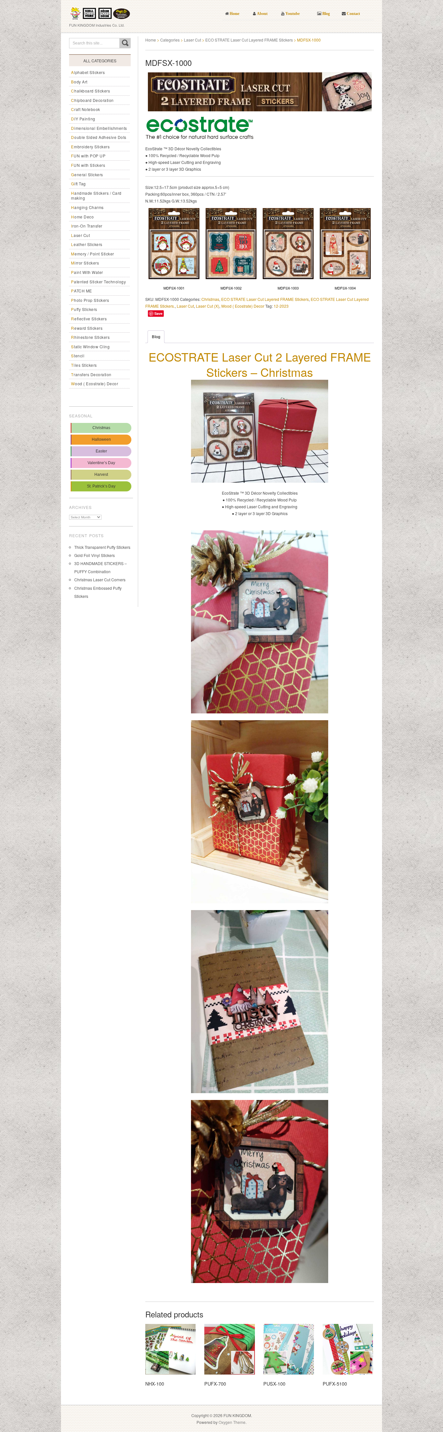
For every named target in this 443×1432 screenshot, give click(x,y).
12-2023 (281, 306)
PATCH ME (81, 290)
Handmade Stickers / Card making (96, 195)
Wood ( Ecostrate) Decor (94, 383)
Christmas (101, 428)
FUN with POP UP (88, 155)
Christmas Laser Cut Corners (100, 579)
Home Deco (82, 216)
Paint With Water (87, 272)
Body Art (79, 81)
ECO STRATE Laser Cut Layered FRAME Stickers (249, 40)
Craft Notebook (85, 109)
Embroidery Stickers (90, 146)
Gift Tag (78, 183)
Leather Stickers (86, 244)
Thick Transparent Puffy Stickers (102, 547)
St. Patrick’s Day (101, 486)
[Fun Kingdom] (100, 11)
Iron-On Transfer (86, 225)
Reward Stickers (86, 328)
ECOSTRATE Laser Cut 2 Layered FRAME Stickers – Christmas (260, 364)
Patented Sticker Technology (98, 281)
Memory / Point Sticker (92, 253)
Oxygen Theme (232, 1422)
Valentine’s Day (101, 463)
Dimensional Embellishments (99, 128)
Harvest (101, 474)
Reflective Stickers (89, 318)
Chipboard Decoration (92, 100)
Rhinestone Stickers (90, 337)
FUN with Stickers (88, 165)
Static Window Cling (90, 346)
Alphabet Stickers (88, 72)
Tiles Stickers (84, 365)
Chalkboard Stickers (90, 90)
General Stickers (87, 174)
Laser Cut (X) (207, 306)
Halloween (101, 439)
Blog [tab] (156, 336)
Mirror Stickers (85, 262)
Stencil (77, 355)
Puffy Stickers (84, 309)
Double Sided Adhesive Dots (98, 137)
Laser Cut (80, 235)
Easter (101, 451)
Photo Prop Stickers (90, 300)
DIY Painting (83, 118)
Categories (170, 40)
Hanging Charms (87, 207)
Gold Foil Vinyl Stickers (94, 555)
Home (150, 40)
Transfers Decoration (91, 374)
